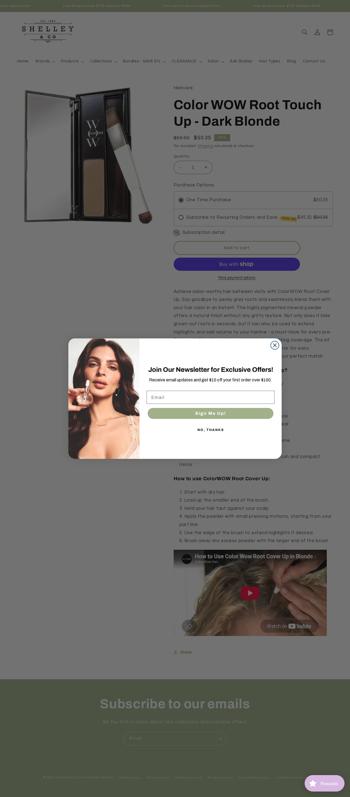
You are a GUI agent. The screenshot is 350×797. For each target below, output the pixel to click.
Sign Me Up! (210, 413)
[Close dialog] (275, 345)
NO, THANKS (210, 430)
